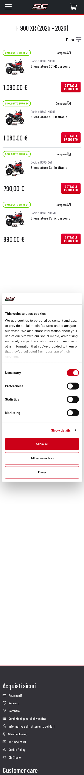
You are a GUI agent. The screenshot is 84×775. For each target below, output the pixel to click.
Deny (42, 472)
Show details (61, 430)
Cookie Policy (16, 749)
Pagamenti (15, 695)
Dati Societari (17, 742)
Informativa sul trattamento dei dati (31, 726)
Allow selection (42, 458)
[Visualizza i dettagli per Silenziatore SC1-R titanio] (14, 117)
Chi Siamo (14, 757)
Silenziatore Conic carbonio (50, 218)
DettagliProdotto (71, 87)
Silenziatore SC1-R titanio (49, 116)
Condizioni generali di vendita (27, 718)
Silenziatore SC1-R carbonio (50, 66)
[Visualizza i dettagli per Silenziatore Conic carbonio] (14, 218)
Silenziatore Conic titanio (49, 167)
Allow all (42, 444)
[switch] (73, 386)
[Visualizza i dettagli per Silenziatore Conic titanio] (14, 167)
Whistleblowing (17, 734)
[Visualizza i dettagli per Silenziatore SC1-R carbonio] (14, 66)
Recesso (13, 703)
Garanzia (14, 711)
